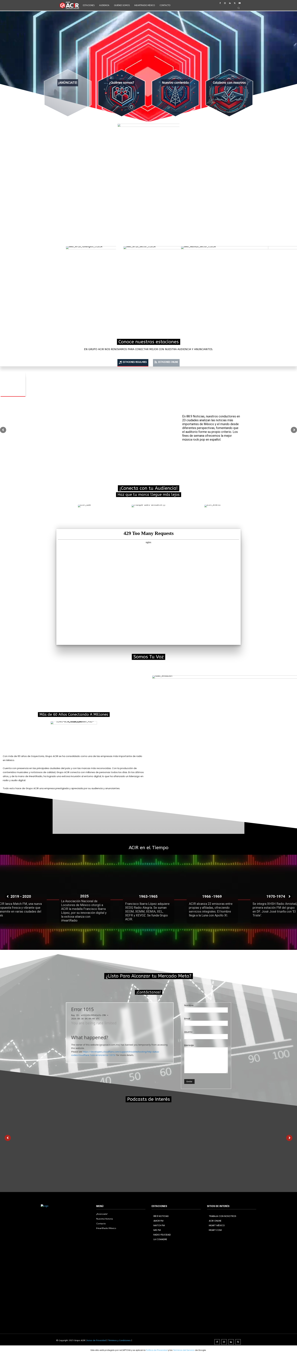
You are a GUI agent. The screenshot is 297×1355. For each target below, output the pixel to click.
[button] (238, 8)
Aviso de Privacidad (96, 1340)
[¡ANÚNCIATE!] (68, 93)
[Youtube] (239, 3)
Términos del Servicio (184, 1350)
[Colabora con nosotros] (229, 93)
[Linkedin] (230, 3)
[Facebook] (220, 3)
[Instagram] (225, 3)
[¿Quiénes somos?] (121, 93)
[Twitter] (235, 3)
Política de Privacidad (157, 1350)
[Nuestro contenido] (175, 93)
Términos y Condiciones (119, 1340)
